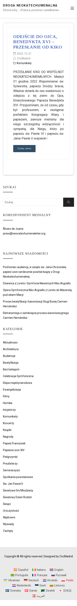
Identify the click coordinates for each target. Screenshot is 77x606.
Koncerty (8, 423)
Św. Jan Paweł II (13, 483)
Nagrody (8, 436)
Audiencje (9, 356)
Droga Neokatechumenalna (30, 5)
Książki (7, 430)
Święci (7, 503)
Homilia (7, 403)
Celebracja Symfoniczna (18, 376)
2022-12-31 (24, 53)
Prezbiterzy (10, 463)
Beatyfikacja (10, 362)
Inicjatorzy (9, 409)
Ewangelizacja (12, 389)
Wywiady (8, 524)
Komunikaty (24, 63)
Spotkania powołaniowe (18, 477)
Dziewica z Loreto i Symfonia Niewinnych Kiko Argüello (37, 283)
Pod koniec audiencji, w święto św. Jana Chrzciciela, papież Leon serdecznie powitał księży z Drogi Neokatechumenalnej (35, 272)
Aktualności (10, 342)
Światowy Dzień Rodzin (17, 497)
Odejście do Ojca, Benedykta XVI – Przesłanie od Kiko (37, 41)
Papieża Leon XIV (13, 450)
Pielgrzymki (10, 456)
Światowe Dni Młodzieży (18, 490)
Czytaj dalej (24, 148)
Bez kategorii (11, 369)
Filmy (6, 396)
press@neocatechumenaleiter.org (24, 233)
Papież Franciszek (14, 443)
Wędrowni (9, 517)
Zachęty (8, 530)
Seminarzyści (11, 470)
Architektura (11, 349)
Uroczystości (11, 510)
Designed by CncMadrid (58, 556)
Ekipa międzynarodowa (17, 382)
